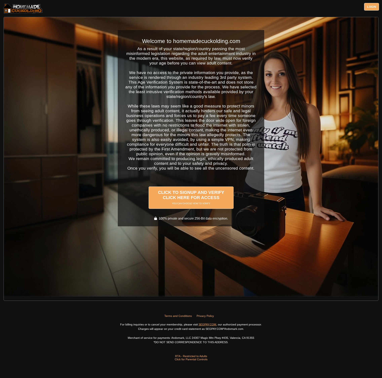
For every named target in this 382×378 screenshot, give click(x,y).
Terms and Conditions (178, 315)
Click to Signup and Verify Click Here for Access (191, 197)
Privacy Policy (205, 315)
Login (371, 6)
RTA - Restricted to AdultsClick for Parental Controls (191, 358)
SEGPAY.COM (207, 324)
